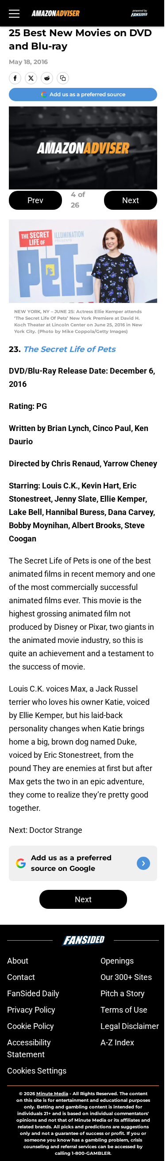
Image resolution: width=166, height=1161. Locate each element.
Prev (35, 200)
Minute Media (52, 1094)
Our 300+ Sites (126, 977)
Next (130, 200)
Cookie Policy (30, 1026)
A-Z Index (117, 1042)
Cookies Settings (36, 1070)
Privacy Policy (31, 1009)
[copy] (63, 78)
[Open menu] (14, 13)
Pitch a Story (122, 993)
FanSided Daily (33, 993)
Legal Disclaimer (129, 1026)
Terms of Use (123, 1009)
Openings (117, 960)
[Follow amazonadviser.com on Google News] (143, 863)
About (17, 960)
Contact (21, 977)
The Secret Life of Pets (69, 349)
